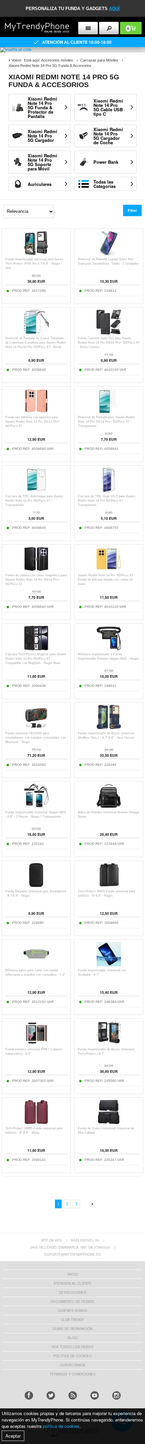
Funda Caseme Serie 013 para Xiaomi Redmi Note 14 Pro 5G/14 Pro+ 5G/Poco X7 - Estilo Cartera (109, 343)
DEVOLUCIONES (72, 1292)
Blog (73, 1337)
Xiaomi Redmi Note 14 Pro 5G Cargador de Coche (108, 136)
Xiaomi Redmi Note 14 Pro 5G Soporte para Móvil (42, 162)
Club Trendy (72, 1319)
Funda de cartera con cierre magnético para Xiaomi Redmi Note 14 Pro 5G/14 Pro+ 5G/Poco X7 (36, 580)
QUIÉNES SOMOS (72, 1310)
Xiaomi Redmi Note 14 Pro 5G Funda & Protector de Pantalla (42, 107)
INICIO (72, 1274)
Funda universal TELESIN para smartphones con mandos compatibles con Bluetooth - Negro (35, 738)
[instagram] (116, 1395)
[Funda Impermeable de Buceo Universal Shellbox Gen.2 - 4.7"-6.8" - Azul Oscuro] (108, 728)
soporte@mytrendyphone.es (72, 1254)
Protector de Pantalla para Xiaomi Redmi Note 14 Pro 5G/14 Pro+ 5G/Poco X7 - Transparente (106, 422)
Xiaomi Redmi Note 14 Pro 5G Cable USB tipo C (108, 107)
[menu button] (88, 28)
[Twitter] (51, 1395)
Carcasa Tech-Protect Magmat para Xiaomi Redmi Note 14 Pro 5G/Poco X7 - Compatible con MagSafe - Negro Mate (35, 659)
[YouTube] (94, 1395)
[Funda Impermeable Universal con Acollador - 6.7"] (108, 965)
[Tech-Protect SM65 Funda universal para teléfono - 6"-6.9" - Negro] (108, 886)
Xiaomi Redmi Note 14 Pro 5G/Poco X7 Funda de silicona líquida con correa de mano (105, 580)
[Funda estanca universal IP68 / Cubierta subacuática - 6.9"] (36, 1044)
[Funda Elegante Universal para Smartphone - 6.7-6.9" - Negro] (36, 886)
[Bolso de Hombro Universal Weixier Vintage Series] (108, 807)
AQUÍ (114, 8)
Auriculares (40, 184)
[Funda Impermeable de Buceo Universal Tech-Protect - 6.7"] (108, 1044)
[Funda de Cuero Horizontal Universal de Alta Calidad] (108, 1123)
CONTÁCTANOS (72, 1365)
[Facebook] (29, 1395)
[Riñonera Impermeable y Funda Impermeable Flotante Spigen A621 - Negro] (108, 649)
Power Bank (105, 162)
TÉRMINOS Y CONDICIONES (73, 1374)
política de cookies (61, 1426)
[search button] (109, 28)
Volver (16, 60)
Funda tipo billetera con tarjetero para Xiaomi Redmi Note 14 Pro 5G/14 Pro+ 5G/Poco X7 (32, 422)
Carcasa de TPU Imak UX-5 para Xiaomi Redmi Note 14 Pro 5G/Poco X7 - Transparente (106, 501)
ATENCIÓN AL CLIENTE (73, 1283)
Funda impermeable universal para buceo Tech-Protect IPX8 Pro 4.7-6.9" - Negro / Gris (34, 264)
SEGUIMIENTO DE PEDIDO (72, 1301)
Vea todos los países (72, 1346)
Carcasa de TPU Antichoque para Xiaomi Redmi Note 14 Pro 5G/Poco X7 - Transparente (34, 501)
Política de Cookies (72, 1356)
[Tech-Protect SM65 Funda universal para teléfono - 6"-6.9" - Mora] (36, 1123)
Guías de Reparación (72, 1328)
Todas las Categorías (104, 184)
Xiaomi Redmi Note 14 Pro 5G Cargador (42, 135)
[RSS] (72, 1395)
